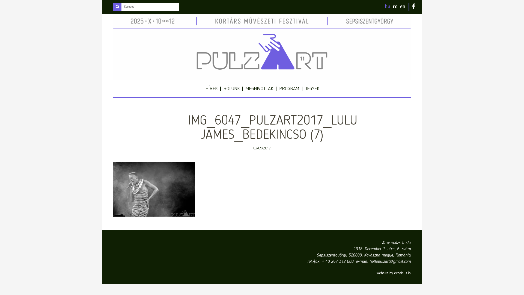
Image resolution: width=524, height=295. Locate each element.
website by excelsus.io (394, 273)
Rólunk (232, 88)
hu (387, 7)
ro (395, 7)
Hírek (212, 88)
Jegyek (312, 88)
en (402, 7)
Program (289, 88)
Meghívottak (259, 88)
